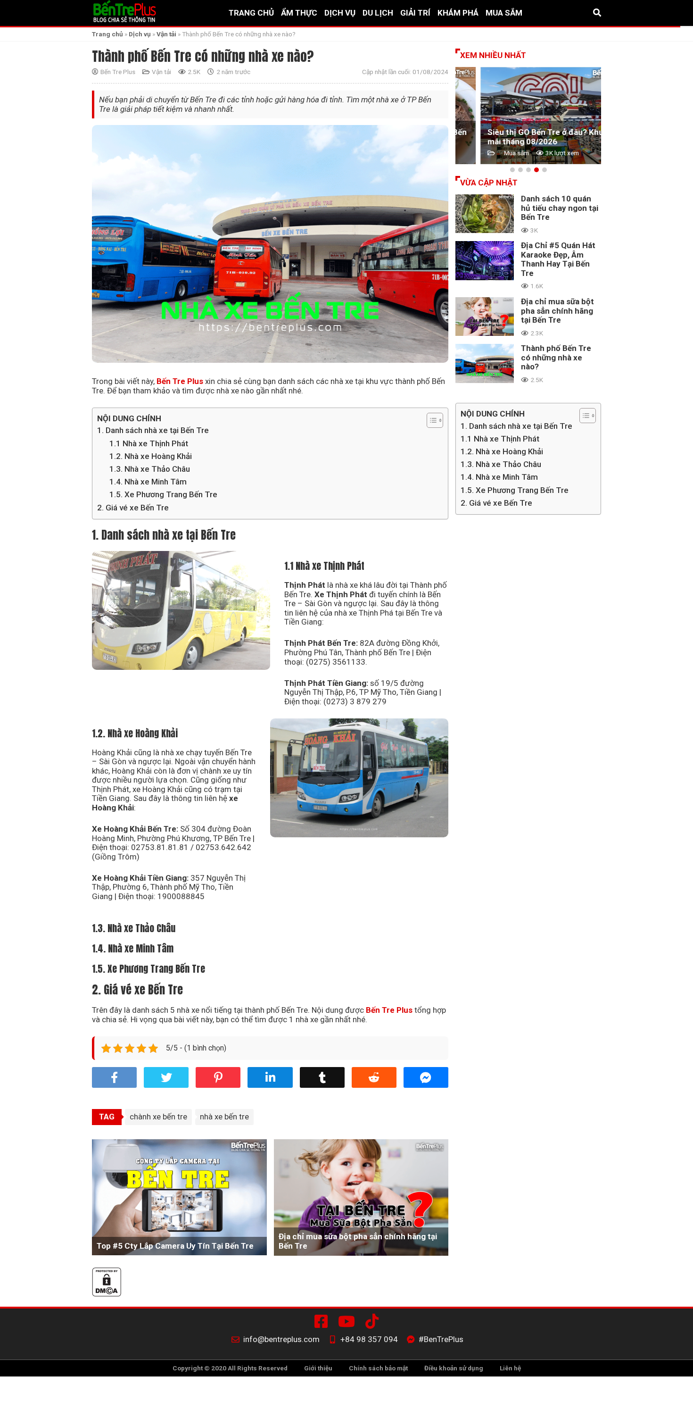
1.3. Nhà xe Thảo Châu (149, 469)
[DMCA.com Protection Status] (270, 1283)
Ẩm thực (299, 12)
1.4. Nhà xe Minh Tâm (148, 481)
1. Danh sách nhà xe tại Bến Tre (153, 430)
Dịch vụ (339, 12)
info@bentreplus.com (281, 1339)
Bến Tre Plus (117, 71)
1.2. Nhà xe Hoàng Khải (150, 456)
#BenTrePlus (322, 1321)
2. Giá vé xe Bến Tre (133, 507)
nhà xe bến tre (224, 1116)
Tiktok (373, 1321)
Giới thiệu (318, 1368)
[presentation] (466, 115)
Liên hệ (510, 1368)
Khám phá (457, 12)
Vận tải (166, 34)
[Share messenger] (426, 1077)
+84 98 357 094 (369, 1339)
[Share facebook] (114, 1077)
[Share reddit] (374, 1077)
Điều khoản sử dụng (453, 1368)
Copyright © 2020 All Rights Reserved (230, 1368)
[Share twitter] (166, 1077)
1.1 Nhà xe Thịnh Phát (148, 443)
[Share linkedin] (270, 1077)
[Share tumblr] (322, 1077)
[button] (512, 169)
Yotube (348, 1321)
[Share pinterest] (218, 1077)
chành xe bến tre (158, 1116)
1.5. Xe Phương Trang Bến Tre (163, 494)
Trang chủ (251, 12)
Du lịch (378, 12)
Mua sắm (504, 12)
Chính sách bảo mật (378, 1368)
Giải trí (415, 12)
